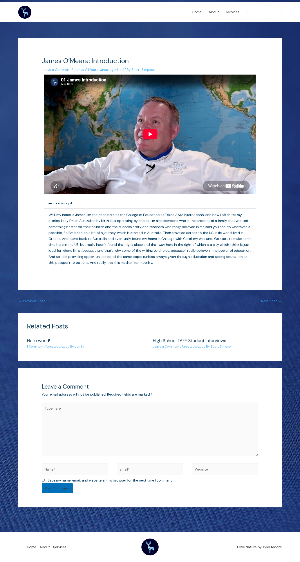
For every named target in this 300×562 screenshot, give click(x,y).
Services (232, 12)
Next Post (271, 301)
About (214, 12)
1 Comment (35, 346)
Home (197, 12)
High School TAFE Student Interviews (189, 340)
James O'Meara (86, 69)
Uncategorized (112, 69)
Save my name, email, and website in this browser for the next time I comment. (110, 480)
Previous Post (32, 301)
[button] (264, 12)
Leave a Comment (56, 69)
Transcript (63, 203)
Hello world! (38, 340)
